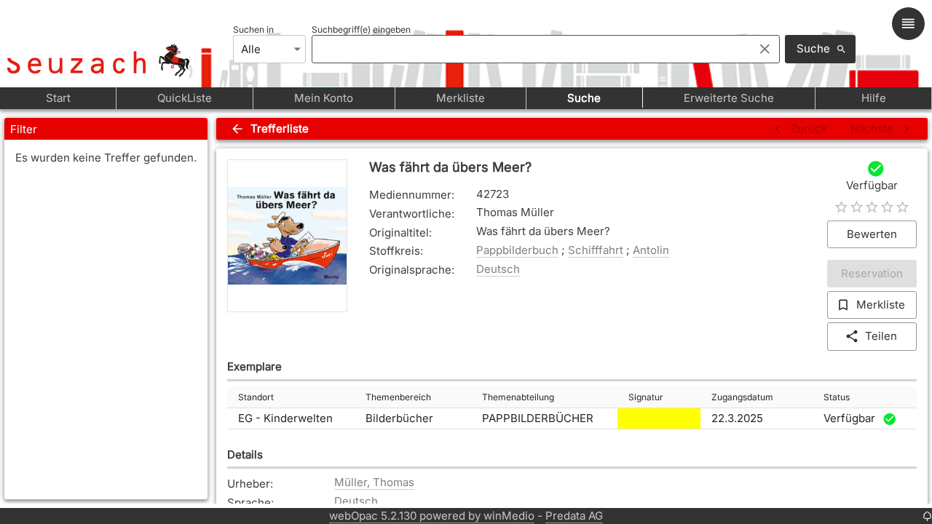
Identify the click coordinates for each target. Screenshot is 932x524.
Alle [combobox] (251, 49)
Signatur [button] (645, 397)
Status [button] (837, 397)
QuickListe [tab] (184, 98)
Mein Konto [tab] (323, 98)
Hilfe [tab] (873, 98)
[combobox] (529, 49)
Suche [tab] (584, 98)
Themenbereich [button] (398, 397)
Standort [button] (256, 397)
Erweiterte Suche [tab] (729, 98)
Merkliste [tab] (460, 98)
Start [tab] (58, 98)
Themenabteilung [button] (518, 397)
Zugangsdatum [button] (742, 397)
